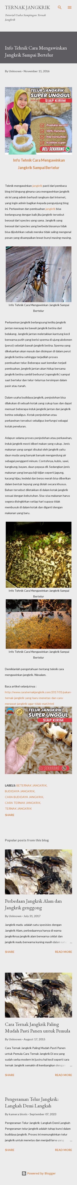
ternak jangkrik (18, 808)
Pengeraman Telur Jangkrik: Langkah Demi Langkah (32, 1102)
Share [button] (9, 815)
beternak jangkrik (31, 785)
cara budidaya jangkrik (24, 797)
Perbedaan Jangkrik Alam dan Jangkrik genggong (33, 904)
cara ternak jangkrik (22, 802)
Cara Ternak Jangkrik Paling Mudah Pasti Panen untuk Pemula (37, 1027)
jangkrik (37, 185)
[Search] (59, 7)
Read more (63, 951)
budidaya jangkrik (20, 791)
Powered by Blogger (41, 1173)
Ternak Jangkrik (27, 7)
